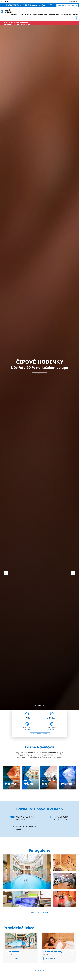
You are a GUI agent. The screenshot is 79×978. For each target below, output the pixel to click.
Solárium (66, 784)
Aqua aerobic (12, 951)
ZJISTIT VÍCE (11, 958)
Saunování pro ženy (52, 951)
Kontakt (75, 14)
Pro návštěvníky (66, 14)
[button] (6, 573)
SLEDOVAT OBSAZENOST (39, 734)
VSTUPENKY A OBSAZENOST (66, 5)
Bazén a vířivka (28, 783)
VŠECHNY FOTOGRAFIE (38, 912)
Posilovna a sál (48, 783)
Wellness (10, 784)
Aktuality (14, 14)
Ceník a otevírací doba (40, 14)
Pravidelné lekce (54, 14)
